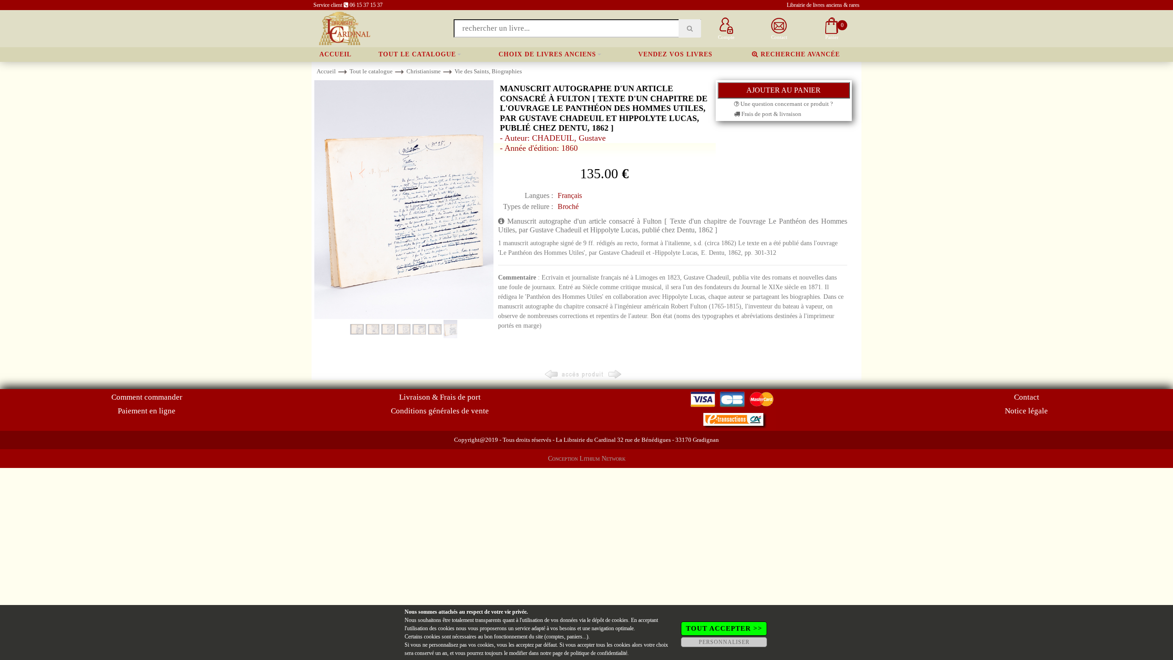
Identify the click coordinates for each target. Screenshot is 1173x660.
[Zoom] (403, 199)
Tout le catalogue (417, 54)
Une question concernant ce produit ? (786, 103)
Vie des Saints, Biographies (488, 71)
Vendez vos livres (675, 54)
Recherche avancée (799, 54)
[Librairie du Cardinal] (344, 27)
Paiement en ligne (146, 411)
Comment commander (146, 397)
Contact (1026, 397)
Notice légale (1026, 411)
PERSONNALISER (724, 642)
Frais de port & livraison (770, 113)
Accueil (335, 54)
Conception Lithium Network (586, 458)
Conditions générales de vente (440, 411)
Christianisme (423, 71)
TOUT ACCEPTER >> (724, 628)
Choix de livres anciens (547, 54)
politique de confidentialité (598, 653)
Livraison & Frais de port (440, 397)
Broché (568, 206)
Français (570, 195)
